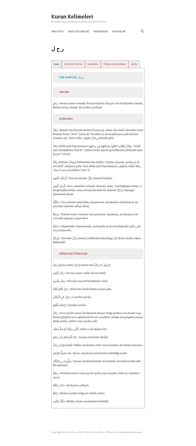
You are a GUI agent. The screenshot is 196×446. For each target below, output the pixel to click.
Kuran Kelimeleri (72, 16)
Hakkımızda (100, 31)
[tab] (56, 64)
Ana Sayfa (57, 31)
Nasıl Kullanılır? (78, 31)
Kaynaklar (118, 31)
